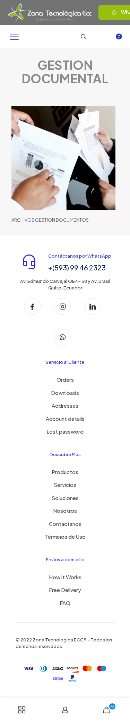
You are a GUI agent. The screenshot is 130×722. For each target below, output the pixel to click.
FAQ (65, 603)
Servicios (65, 484)
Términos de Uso (65, 536)
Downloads (65, 392)
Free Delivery (65, 589)
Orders (65, 379)
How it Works (65, 577)
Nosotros (65, 510)
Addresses (65, 405)
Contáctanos (65, 523)
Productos (65, 472)
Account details (65, 418)
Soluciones (65, 497)
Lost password (65, 431)
